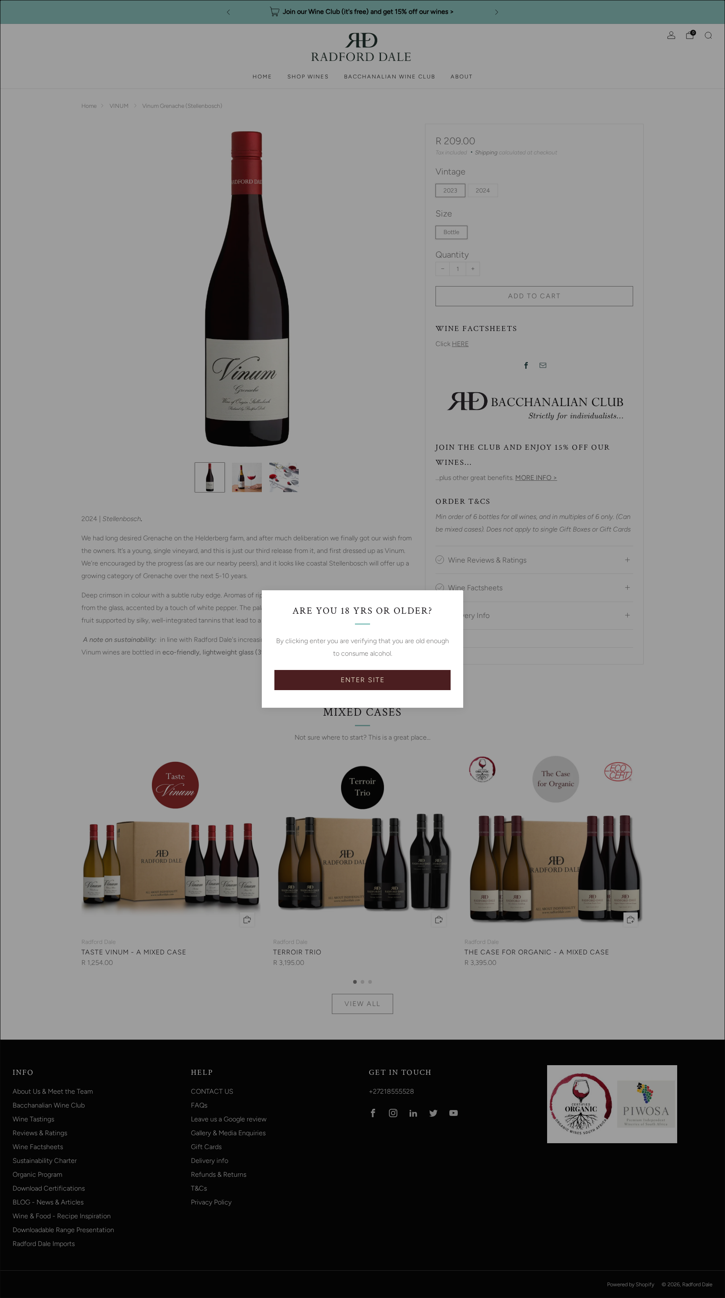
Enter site (363, 680)
